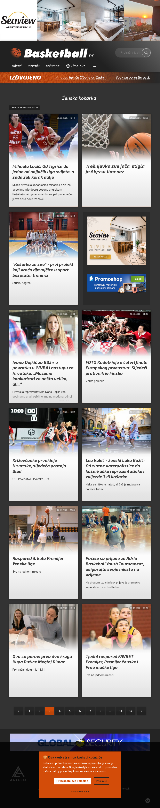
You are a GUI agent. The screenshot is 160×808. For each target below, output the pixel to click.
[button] (94, 66)
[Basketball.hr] (52, 53)
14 (130, 711)
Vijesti (16, 66)
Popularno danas (23, 107)
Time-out (78, 66)
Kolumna (53, 66)
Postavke (101, 781)
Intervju (34, 66)
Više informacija (80, 791)
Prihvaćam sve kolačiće (72, 781)
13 (120, 711)
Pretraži (146, 52)
